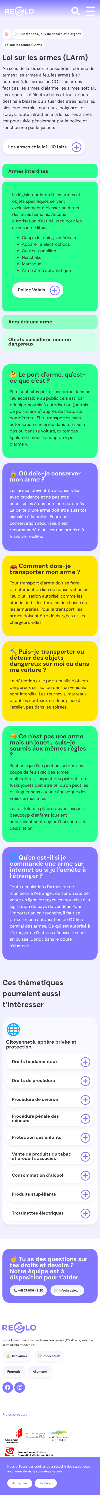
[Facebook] (7, 1387)
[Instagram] (19, 1387)
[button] (75, 11)
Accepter (19, 1483)
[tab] (50, 171)
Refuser (46, 1483)
